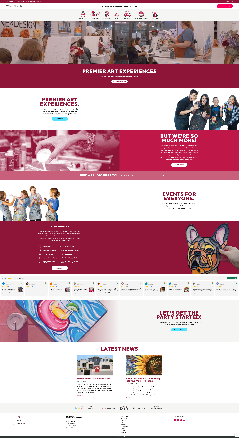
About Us (133, 6)
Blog (126, 6)
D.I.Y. (122, 422)
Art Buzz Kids (124, 418)
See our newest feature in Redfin (93, 378)
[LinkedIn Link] (181, 420)
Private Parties (124, 416)
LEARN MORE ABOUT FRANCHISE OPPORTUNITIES (23, 1)
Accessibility (127, 436)
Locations (123, 428)
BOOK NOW (60, 268)
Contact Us (228, 1)
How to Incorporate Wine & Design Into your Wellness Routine (143, 379)
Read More (80, 395)
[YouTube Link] (184, 420)
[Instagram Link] (178, 420)
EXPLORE (60, 119)
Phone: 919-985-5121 (71, 425)
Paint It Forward (125, 426)
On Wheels (123, 424)
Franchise (123, 430)
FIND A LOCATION (225, 6)
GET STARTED (179, 329)
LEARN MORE (179, 165)
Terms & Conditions (113, 436)
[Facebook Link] (175, 420)
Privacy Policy (121, 436)
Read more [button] (4, 293)
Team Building (124, 420)
